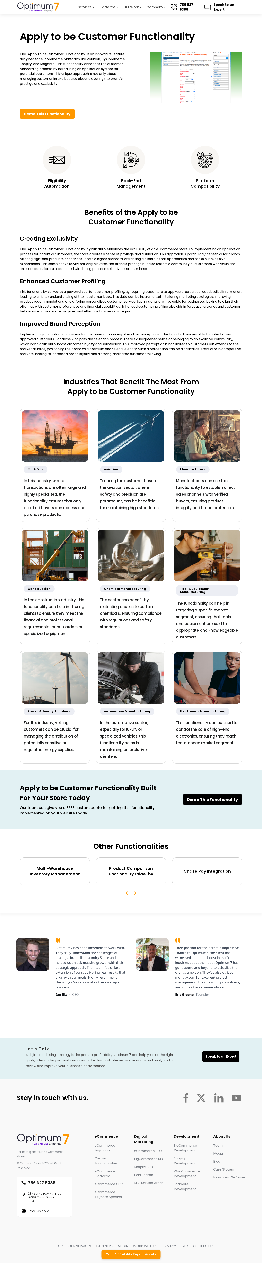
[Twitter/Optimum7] (201, 1098)
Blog (216, 1161)
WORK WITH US (145, 1246)
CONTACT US (203, 1246)
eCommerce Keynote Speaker (108, 1194)
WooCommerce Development (187, 1173)
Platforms (107, 7)
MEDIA (123, 1246)
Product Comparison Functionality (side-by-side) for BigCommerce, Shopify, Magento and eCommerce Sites (131, 871)
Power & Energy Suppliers (49, 711)
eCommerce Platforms (105, 1173)
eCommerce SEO (148, 1151)
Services (85, 7)
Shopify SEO (143, 1167)
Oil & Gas (35, 469)
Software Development (185, 1186)
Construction (39, 589)
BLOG (58, 1246)
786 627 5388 (186, 7)
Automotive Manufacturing (127, 711)
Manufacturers (193, 469)
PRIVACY (169, 1246)
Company (155, 7)
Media (218, 1153)
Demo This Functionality (47, 113)
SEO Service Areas (148, 1183)
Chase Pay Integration (207, 871)
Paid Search (143, 1175)
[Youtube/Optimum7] (236, 1098)
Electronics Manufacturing (202, 711)
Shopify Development (185, 1161)
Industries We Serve (229, 1177)
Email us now (38, 1211)
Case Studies (223, 1169)
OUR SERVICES (79, 1246)
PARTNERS (104, 1246)
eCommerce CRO (109, 1184)
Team (218, 1145)
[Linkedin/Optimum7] (219, 1098)
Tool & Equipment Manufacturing (195, 590)
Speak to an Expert (223, 7)
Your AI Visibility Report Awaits (131, 1254)
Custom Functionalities (106, 1161)
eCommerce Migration (105, 1148)
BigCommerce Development (185, 1148)
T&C (184, 1246)
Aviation (111, 469)
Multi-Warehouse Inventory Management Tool (55, 871)
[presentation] (127, 893)
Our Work (131, 7)
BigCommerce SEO (149, 1159)
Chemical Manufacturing (125, 589)
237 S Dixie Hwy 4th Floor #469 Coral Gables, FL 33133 (45, 1197)
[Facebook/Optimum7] (185, 1098)
